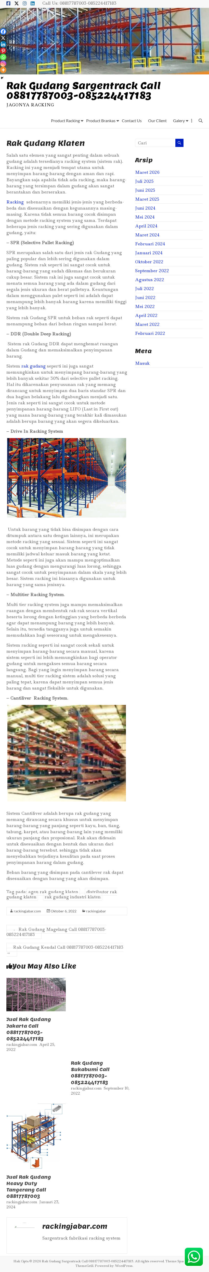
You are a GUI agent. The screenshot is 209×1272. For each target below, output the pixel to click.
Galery (179, 120)
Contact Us (132, 120)
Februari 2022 (150, 333)
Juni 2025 (145, 190)
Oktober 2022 (149, 262)
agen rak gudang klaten (53, 892)
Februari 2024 (150, 244)
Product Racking (65, 120)
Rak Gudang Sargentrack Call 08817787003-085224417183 (83, 90)
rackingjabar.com (27, 911)
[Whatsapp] (3, 57)
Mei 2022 (145, 306)
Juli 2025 (144, 181)
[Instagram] (3, 63)
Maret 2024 (147, 235)
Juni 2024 (145, 208)
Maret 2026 (147, 172)
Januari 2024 (149, 253)
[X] (3, 38)
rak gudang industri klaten (73, 897)
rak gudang (33, 366)
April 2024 (146, 226)
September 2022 (152, 270)
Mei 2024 (145, 217)
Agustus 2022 (149, 279)
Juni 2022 (145, 297)
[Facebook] (3, 31)
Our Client (157, 120)
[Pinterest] (3, 51)
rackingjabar (96, 911)
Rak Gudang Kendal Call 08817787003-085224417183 (64, 949)
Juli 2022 (144, 288)
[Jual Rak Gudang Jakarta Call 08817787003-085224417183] (36, 980)
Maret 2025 (147, 199)
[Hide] (2, 78)
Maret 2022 (147, 324)
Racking (15, 202)
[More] (3, 70)
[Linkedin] (3, 44)
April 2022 (146, 315)
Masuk (142, 363)
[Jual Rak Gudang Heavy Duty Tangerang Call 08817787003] (36, 1106)
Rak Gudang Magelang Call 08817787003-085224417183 (56, 931)
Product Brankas (100, 120)
